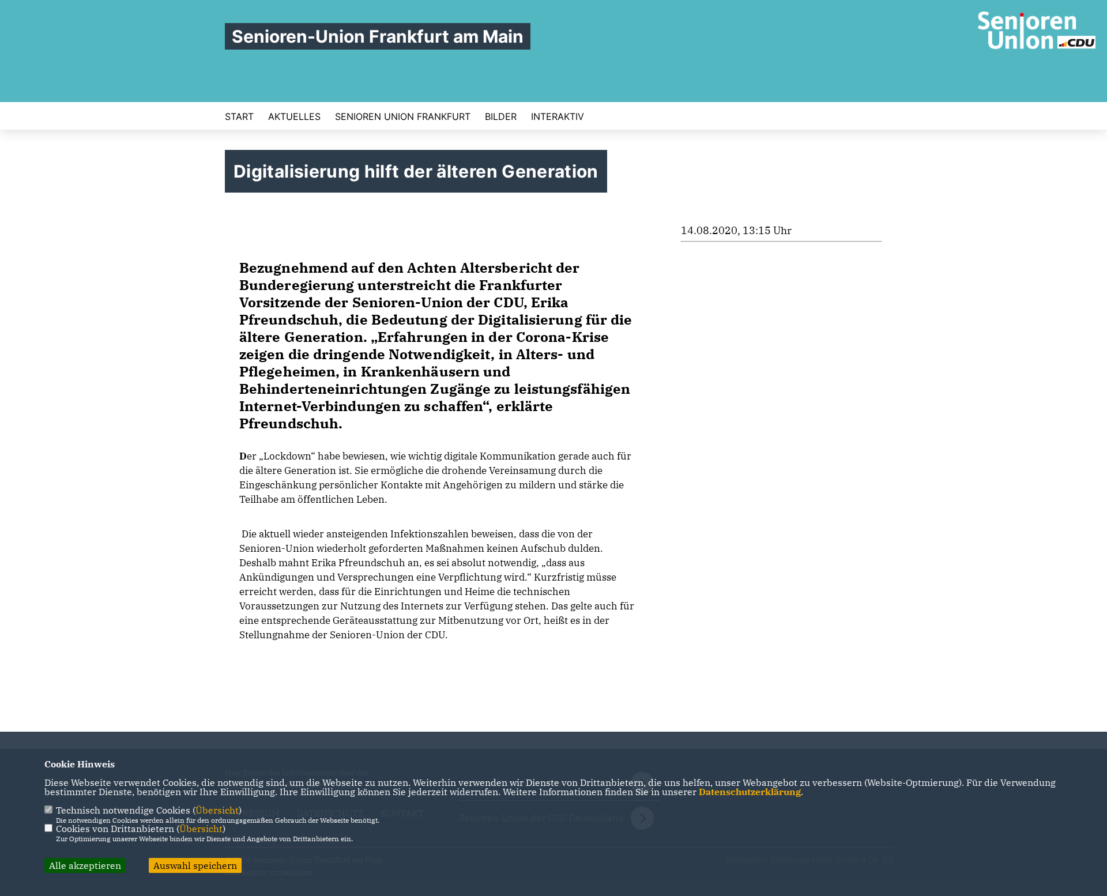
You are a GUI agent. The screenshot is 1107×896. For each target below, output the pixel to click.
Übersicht (217, 810)
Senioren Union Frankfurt (402, 116)
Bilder (501, 116)
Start (239, 116)
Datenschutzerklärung (750, 791)
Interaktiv (557, 116)
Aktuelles (294, 116)
